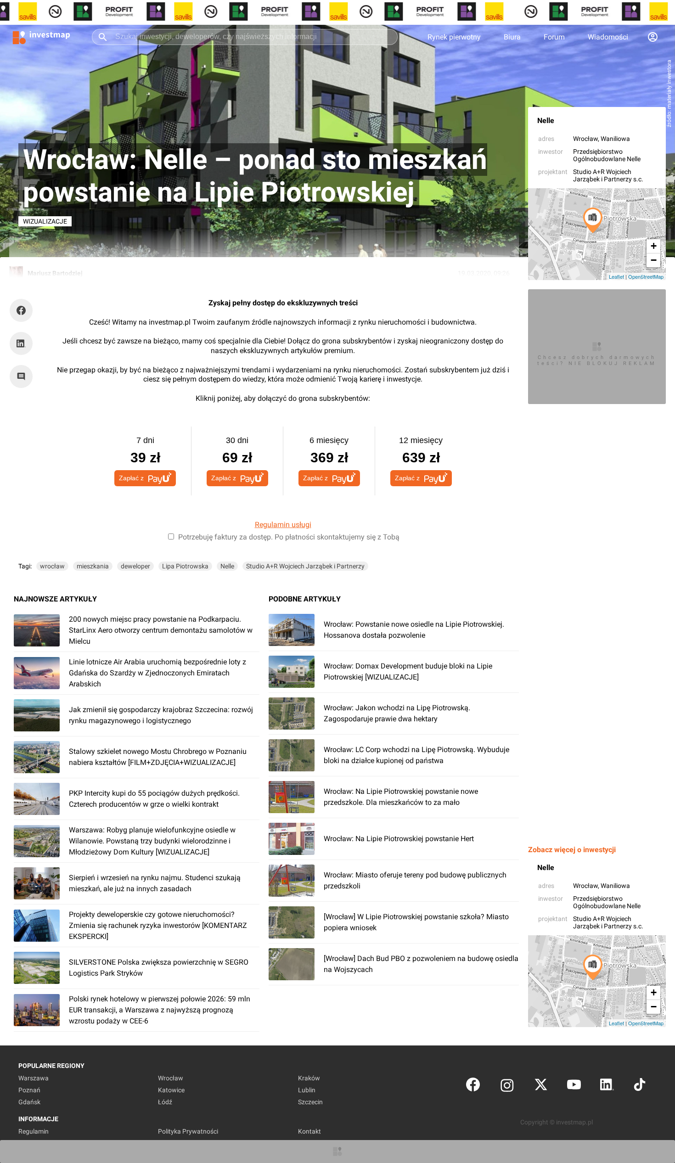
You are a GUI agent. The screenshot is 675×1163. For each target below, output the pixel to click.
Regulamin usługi (283, 524)
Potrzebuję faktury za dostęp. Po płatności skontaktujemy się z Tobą (288, 537)
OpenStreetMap (646, 276)
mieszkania (93, 566)
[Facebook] (473, 1087)
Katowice (171, 1090)
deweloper (135, 566)
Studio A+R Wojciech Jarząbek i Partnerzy (305, 566)
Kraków (309, 1078)
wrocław (52, 566)
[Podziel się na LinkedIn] (21, 343)
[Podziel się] (23, 310)
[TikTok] (640, 1087)
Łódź (165, 1102)
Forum (554, 37)
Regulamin (33, 1131)
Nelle (545, 120)
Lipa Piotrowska (185, 566)
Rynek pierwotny (454, 37)
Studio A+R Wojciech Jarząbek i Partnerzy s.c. (608, 175)
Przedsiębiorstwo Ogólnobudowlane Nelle (607, 155)
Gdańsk (29, 1102)
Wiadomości (608, 37)
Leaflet (616, 276)
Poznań (29, 1090)
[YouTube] (574, 1087)
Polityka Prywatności (188, 1131)
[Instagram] (507, 1087)
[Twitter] (541, 1087)
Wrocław (585, 138)
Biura (512, 37)
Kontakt (309, 1131)
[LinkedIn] (607, 1087)
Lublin (306, 1090)
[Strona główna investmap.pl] (41, 37)
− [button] (654, 260)
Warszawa (33, 1078)
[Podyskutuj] (23, 376)
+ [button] (654, 246)
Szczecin (310, 1102)
